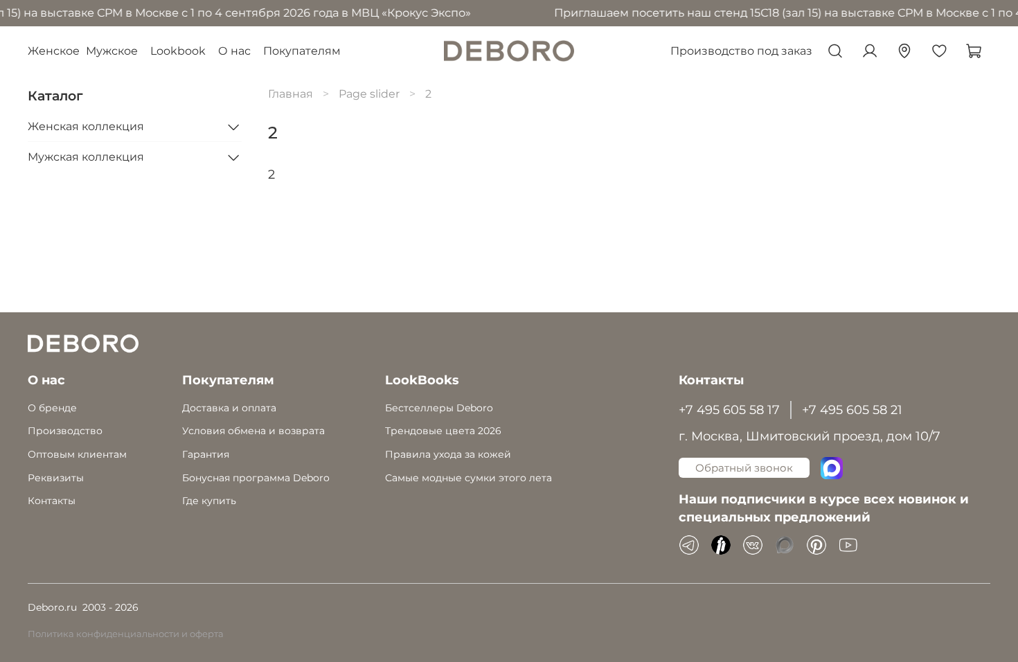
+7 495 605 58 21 (852, 409)
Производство (65, 430)
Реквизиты (56, 478)
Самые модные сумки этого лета (468, 478)
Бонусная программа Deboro (256, 478)
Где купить (209, 500)
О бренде (52, 408)
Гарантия (205, 454)
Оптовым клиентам (77, 454)
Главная (290, 93)
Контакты (51, 500)
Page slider (369, 93)
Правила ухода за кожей (448, 454)
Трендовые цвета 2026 (443, 430)
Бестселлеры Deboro (439, 408)
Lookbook (178, 50)
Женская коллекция (86, 126)
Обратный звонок (744, 467)
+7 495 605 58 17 (729, 409)
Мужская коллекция (86, 156)
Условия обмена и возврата (253, 430)
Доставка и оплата (229, 408)
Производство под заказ (741, 50)
